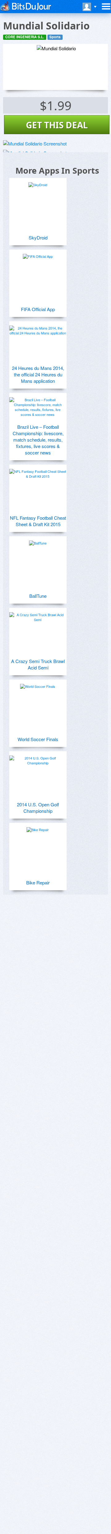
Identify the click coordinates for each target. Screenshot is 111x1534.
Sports (54, 37)
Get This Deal (57, 125)
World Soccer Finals (38, 739)
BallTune (38, 596)
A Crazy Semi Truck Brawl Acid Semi (38, 664)
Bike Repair (38, 882)
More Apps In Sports (57, 170)
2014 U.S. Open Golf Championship (38, 807)
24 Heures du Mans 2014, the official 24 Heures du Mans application (38, 374)
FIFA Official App (38, 309)
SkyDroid (38, 237)
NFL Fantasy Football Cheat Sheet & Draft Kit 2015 (38, 520)
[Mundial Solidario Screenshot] (35, 143)
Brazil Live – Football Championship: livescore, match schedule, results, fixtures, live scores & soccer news (38, 440)
